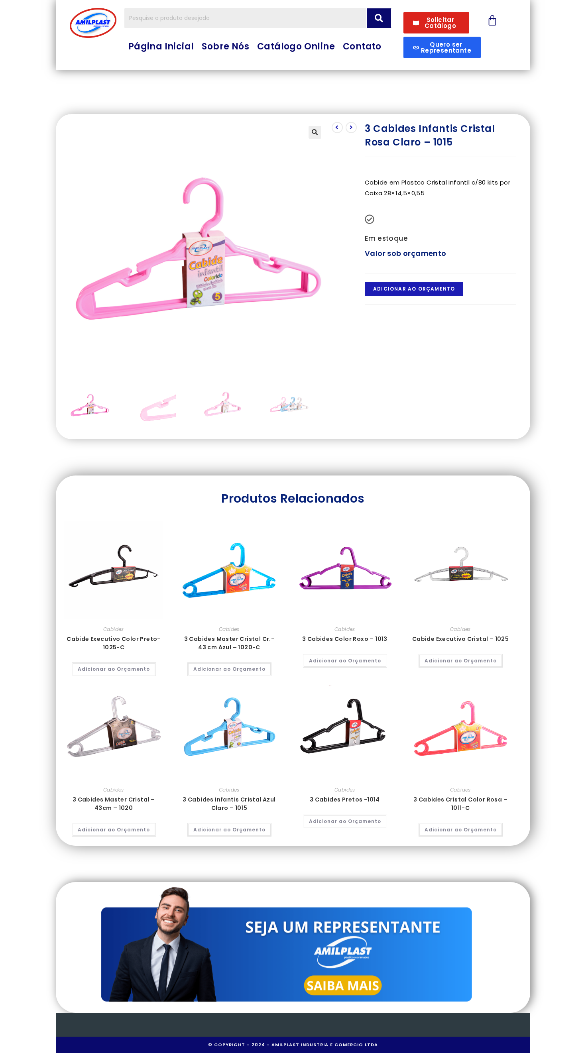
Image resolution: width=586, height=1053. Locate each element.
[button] (315, 132)
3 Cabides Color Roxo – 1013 (344, 639)
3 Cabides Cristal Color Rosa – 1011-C (460, 804)
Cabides (113, 629)
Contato (362, 46)
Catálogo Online (296, 46)
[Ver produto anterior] (337, 127)
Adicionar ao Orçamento (414, 288)
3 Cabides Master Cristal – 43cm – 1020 (114, 804)
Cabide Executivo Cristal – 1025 (460, 639)
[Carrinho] (492, 20)
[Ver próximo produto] (351, 127)
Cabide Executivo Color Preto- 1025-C (114, 643)
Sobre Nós (225, 46)
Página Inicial (161, 46)
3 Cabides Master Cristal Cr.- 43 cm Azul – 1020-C (229, 643)
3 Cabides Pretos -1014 (345, 800)
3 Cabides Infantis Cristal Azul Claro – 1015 (229, 804)
